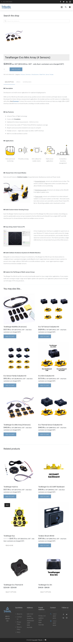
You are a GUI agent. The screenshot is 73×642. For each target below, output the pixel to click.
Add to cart (16, 69)
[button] (20, 30)
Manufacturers (35, 74)
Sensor (47, 74)
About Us (19, 614)
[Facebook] (60, 1)
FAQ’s (18, 632)
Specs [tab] (18, 82)
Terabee (51, 74)
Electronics (28, 74)
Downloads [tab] (27, 82)
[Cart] (70, 7)
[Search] (66, 7)
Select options (11, 592)
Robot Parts (42, 74)
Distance (23, 74)
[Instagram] (70, 1)
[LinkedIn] (66, 1)
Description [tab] (9, 82)
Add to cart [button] (10, 336)
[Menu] (62, 7)
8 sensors (16, 101)
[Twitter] (63, 1)
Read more (9, 545)
